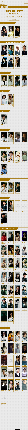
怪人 (13, 16)
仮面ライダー (9, 16)
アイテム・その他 (18, 16)
